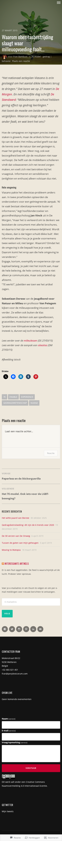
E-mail (9, 730)
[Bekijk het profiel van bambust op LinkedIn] (33, 629)
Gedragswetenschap (15, 402)
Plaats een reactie (21, 61)
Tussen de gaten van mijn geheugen (20, 542)
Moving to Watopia (11, 549)
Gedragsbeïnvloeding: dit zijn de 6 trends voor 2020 (28, 525)
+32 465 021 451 (10, 669)
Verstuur (31, 768)
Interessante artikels (17, 563)
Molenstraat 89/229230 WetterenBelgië (11, 662)
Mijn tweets (8, 811)
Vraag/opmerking (14, 742)
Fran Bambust (20, 56)
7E (4, 396)
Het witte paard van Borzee (15, 517)
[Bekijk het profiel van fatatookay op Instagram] (19, 629)
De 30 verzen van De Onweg (16, 535)
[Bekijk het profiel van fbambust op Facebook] (5, 629)
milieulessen (30, 340)
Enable (13, 396)
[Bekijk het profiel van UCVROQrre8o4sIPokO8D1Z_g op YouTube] (40, 629)
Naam (8, 718)
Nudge (34, 402)
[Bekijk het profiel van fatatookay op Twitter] (12, 629)
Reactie (50, 453)
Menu (58, 3)
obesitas (42, 345)
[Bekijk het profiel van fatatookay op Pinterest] (26, 629)
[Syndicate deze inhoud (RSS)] (3, 563)
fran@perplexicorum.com (15, 673)
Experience (27, 396)
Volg (7, 613)
